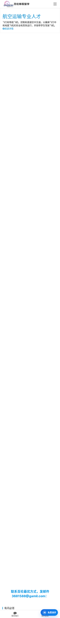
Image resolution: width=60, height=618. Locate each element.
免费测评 (52, 612)
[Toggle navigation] (55, 4)
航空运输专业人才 (22, 16)
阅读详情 (8, 28)
